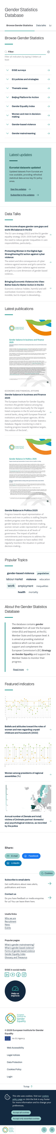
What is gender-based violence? (19, 947)
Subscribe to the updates (22, 195)
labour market (14, 579)
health (21, 592)
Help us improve (15, 994)
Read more (18, 669)
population (43, 573)
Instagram (24, 974)
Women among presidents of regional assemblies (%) (24, 774)
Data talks (41, 25)
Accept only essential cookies (26, 1118)
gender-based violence (20, 573)
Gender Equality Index (15, 954)
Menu (52, 1129)
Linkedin (7, 974)
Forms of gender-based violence (20, 950)
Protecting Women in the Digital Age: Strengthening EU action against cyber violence (25, 254)
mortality (33, 592)
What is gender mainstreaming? (19, 944)
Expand (7, 70)
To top (26, 1086)
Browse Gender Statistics (19, 25)
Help (48, 52)
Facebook (18, 974)
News (7, 924)
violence (31, 579)
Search (44, 1129)
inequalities (42, 586)
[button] (12, 856)
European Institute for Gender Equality (8, 1130)
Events (8, 927)
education (45, 579)
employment (25, 585)
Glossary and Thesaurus (16, 957)
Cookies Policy (14, 1069)
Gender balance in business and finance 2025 (25, 396)
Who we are (10, 918)
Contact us (10, 894)
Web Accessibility (15, 1048)
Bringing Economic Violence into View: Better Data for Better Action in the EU (25, 283)
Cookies (49, 873)
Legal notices (13, 1055)
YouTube (12, 974)
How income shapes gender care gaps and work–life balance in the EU (26, 228)
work (11, 586)
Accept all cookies (21, 1112)
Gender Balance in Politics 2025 (21, 510)
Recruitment (10, 921)
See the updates (18, 189)
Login (9, 1076)
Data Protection (14, 1062)
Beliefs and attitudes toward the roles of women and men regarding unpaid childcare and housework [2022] (25, 729)
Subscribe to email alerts (17, 880)
